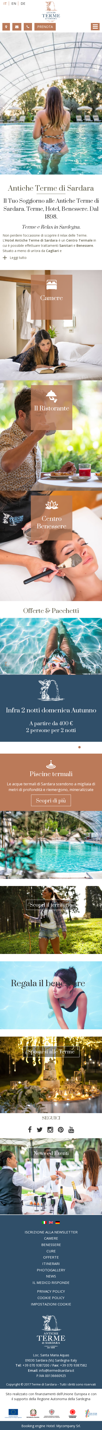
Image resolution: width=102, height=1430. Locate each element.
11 (65, 747)
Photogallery (51, 1270)
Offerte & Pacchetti (51, 610)
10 (60, 747)
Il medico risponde (51, 1282)
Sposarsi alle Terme (51, 1051)
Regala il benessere (48, 983)
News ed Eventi (51, 1153)
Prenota (45, 26)
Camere (51, 295)
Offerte (51, 1257)
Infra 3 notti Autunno (51, 708)
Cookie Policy (51, 1297)
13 (75, 747)
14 (79, 747)
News (51, 1276)
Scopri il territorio (51, 905)
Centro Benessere (51, 520)
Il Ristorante (51, 406)
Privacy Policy (51, 1291)
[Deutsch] (58, 1222)
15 (84, 747)
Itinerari (51, 1263)
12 (70, 747)
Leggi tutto (18, 257)
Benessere (51, 1244)
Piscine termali (51, 771)
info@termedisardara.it (56, 1370)
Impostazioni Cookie (51, 1304)
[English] (51, 1222)
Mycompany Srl (68, 1426)
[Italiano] (44, 1222)
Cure (51, 1251)
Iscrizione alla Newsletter (51, 1232)
